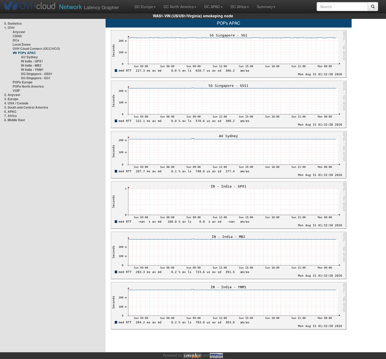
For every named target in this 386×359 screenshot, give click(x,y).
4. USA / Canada (16, 103)
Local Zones (22, 44)
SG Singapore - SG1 (35, 78)
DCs (16, 40)
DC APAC (212, 6)
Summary (265, 6)
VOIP (16, 90)
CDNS (17, 36)
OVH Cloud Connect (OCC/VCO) (36, 48)
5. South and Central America (26, 107)
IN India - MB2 (31, 65)
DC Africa (238, 6)
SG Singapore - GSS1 (37, 73)
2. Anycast (12, 94)
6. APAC (10, 111)
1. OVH (9, 27)
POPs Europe (23, 82)
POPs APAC (27, 52)
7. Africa (10, 115)
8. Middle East (14, 119)
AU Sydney (29, 57)
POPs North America (28, 86)
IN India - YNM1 (32, 69)
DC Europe (144, 6)
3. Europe (11, 99)
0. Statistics (13, 23)
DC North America (179, 6)
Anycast (19, 31)
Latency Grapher (89, 6)
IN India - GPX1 (32, 61)
